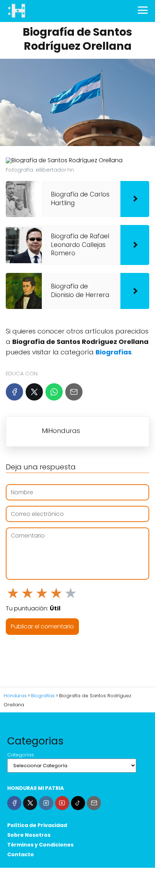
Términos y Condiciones (40, 844)
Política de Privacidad (37, 825)
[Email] (74, 392)
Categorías (20, 754)
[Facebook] (14, 392)
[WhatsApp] (54, 392)
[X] (34, 392)
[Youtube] (62, 803)
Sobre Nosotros (28, 835)
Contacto (20, 854)
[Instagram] (46, 803)
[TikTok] (78, 803)
